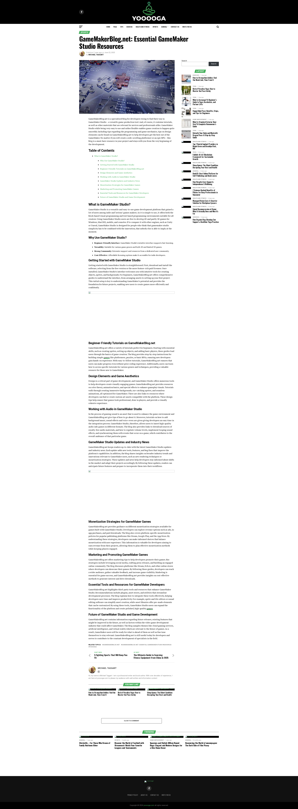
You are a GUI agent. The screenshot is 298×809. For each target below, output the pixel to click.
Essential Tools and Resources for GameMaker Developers (124, 193)
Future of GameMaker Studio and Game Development (122, 197)
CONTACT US (175, 26)
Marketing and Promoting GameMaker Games (119, 189)
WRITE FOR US (187, 26)
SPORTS (155, 26)
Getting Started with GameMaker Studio (117, 164)
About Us (144, 795)
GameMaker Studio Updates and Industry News (120, 181)
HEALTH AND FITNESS (142, 26)
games (107, 357)
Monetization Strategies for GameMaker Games (120, 185)
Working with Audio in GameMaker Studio (117, 177)
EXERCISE (129, 26)
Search (184, 61)
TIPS (121, 26)
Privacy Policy (132, 795)
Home (108, 26)
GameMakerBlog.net (111, 645)
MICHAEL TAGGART (96, 55)
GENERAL (164, 26)
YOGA (115, 26)
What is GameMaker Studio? (106, 156)
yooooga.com (149, 805)
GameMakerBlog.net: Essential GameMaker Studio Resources (146, 645)
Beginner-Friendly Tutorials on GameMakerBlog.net (122, 169)
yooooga (93, 647)
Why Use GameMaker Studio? (112, 160)
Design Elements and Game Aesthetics (116, 172)
